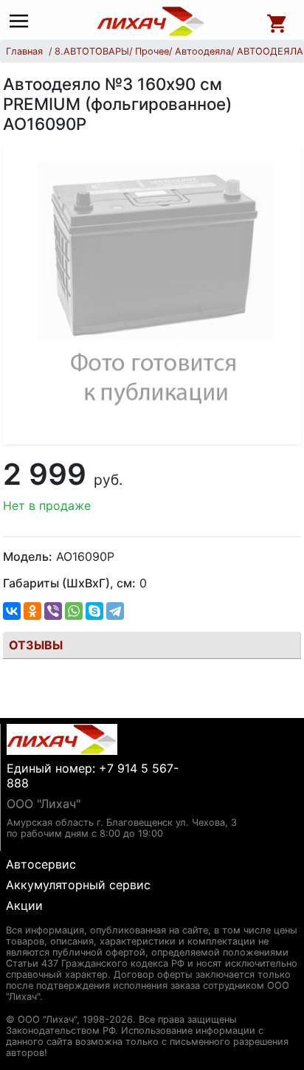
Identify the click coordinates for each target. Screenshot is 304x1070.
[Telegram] (115, 611)
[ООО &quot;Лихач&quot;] (151, 21)
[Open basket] (277, 21)
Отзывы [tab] (36, 645)
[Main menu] (22, 21)
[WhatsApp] (74, 611)
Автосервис (41, 864)
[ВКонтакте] (12, 611)
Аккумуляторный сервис (78, 884)
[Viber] (53, 611)
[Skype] (94, 611)
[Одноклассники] (32, 611)
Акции (24, 905)
